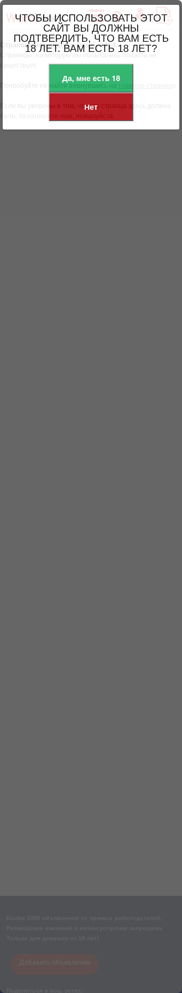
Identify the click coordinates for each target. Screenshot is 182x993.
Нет (91, 106)
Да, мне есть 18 (91, 78)
